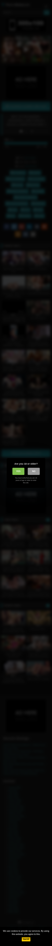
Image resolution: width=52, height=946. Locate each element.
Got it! (26, 939)
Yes (18, 471)
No (33, 471)
